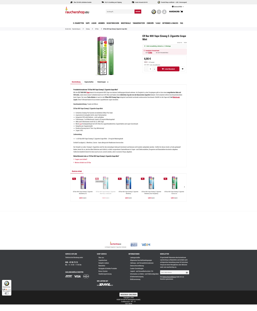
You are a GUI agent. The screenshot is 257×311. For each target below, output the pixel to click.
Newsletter (101, 266)
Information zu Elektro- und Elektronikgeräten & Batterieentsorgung (144, 275)
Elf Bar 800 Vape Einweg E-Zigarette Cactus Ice (174, 192)
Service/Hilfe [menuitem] (178, 7)
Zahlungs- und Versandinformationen (141, 263)
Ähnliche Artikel (77, 171)
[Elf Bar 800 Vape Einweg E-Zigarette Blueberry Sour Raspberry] (151, 183)
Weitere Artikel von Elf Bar (83, 162)
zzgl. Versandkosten (155, 65)
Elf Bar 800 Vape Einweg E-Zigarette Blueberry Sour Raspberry (151, 192)
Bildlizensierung (135, 279)
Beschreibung (76, 82)
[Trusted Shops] (153, 12)
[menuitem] (123, 12)
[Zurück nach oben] (115, 243)
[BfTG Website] (134, 245)
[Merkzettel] (159, 12)
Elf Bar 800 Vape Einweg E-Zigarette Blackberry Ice (83, 192)
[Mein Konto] (164, 12)
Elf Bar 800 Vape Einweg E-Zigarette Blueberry (128, 192)
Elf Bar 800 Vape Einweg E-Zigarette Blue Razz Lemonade (105, 192)
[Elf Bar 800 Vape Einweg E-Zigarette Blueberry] (128, 183)
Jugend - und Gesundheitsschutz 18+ (141, 271)
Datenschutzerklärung (137, 266)
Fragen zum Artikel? (81, 159)
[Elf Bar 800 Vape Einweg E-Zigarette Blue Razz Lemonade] (105, 183)
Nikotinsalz (176, 97)
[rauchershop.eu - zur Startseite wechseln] (80, 11)
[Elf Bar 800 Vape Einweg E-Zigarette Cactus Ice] (174, 183)
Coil (80, 124)
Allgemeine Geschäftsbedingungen (141, 260)
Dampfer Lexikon (103, 263)
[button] (184, 187)
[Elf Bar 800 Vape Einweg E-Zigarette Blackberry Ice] (82, 183)
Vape (88, 92)
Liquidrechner (102, 260)
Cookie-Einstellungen (136, 268)
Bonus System (103, 271)
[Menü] (10, 281)
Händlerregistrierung (105, 274)
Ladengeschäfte (135, 257)
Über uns (101, 257)
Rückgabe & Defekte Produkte (107, 268)
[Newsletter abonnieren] (186, 272)
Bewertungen (102, 82)
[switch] (7, 293)
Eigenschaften (89, 82)
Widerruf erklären (128, 294)
